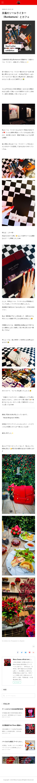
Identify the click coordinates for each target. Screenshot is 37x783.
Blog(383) (22, 641)
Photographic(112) (15, 641)
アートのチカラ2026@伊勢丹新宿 (12, 709)
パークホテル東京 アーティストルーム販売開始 (16, 741)
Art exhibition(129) (6, 641)
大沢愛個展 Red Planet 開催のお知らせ (14, 725)
